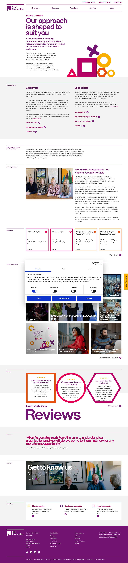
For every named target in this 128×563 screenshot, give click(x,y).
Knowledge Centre (88, 2)
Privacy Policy (29, 559)
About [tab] (90, 269)
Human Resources (80, 541)
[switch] (54, 291)
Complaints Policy (67, 559)
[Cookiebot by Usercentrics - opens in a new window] (93, 263)
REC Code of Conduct (100, 559)
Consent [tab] (37, 269)
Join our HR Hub (104, 2)
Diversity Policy (90, 559)
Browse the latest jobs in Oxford (86, 117)
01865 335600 (35, 533)
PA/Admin (77, 536)
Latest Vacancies (126, 281)
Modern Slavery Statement (79, 559)
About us (93, 8)
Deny (39, 298)
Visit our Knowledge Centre (108, 357)
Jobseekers (55, 8)
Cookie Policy (48, 559)
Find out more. (37, 118)
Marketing (77, 538)
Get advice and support (34, 127)
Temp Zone (74, 8)
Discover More (113, 406)
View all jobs (114, 255)
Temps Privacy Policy (38, 559)
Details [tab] (64, 269)
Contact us (117, 2)
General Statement (57, 559)
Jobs (112, 8)
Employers (35, 8)
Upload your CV (80, 112)
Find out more (114, 106)
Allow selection (64, 298)
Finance (77, 543)
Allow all (89, 298)
